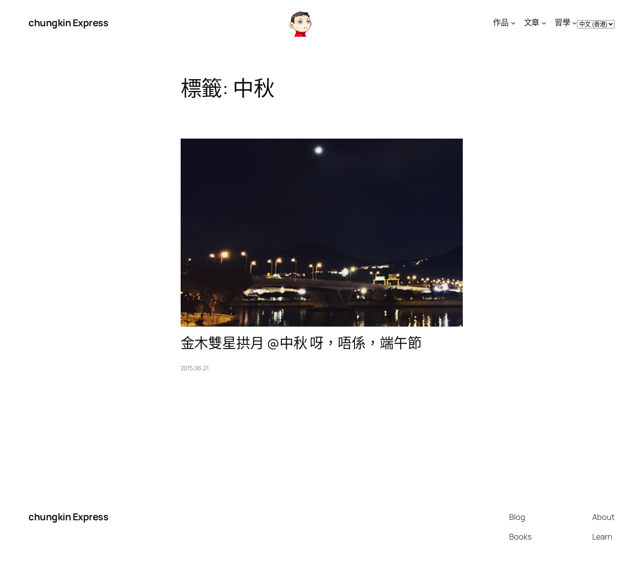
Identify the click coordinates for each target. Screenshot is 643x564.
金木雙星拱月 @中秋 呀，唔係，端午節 (301, 343)
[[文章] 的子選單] (544, 23)
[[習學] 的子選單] (574, 23)
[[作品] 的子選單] (513, 23)
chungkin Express (68, 22)
